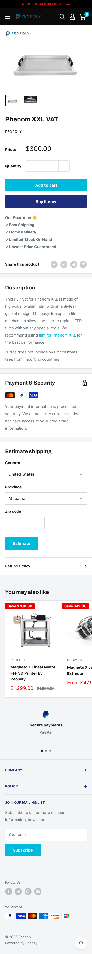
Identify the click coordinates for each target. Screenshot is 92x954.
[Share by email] (83, 264)
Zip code (13, 511)
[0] (82, 17)
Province (13, 487)
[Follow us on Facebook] (8, 891)
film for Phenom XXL (57, 335)
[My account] (72, 17)
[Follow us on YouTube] (37, 891)
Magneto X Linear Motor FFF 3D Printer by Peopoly (32, 673)
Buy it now (46, 201)
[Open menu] (7, 17)
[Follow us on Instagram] (28, 891)
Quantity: (13, 165)
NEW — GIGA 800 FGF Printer (46, 4)
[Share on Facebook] (54, 264)
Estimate (21, 543)
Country (12, 462)
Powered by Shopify (21, 943)
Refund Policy (17, 566)
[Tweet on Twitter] (73, 264)
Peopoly (13, 131)
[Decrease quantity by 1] (31, 166)
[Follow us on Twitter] (18, 891)
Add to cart (46, 185)
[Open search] (62, 17)
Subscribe (23, 850)
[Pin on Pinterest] (63, 264)
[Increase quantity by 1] (64, 166)
